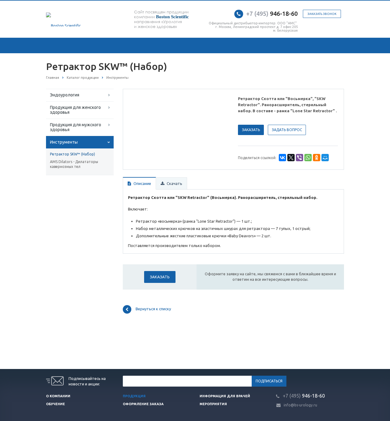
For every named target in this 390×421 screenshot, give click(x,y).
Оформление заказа (143, 404)
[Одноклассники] (316, 157)
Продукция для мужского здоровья (75, 127)
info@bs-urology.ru (300, 405)
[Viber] (299, 157)
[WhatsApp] (308, 157)
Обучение (55, 404)
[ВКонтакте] (282, 157)
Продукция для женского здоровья (75, 110)
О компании (58, 396)
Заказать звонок (321, 14)
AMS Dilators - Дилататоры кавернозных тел (74, 164)
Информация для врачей (225, 396)
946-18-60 (272, 13)
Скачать (174, 183)
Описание (142, 183)
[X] (291, 157)
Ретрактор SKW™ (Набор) (72, 154)
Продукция (134, 396)
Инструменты (64, 142)
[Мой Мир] (325, 157)
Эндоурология (64, 94)
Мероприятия (213, 404)
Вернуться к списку (153, 309)
